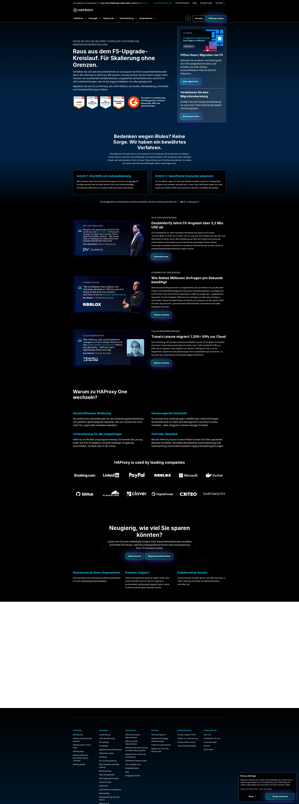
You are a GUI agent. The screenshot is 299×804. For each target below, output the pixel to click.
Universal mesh (105, 782)
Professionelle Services (186, 742)
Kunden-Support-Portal (187, 735)
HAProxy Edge (78, 751)
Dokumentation (182, 3)
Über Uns (207, 735)
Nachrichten (208, 749)
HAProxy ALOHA (79, 764)
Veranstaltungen (210, 742)
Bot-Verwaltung (105, 771)
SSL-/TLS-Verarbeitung (108, 761)
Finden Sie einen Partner (161, 745)
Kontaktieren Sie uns (163, 3)
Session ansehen (161, 314)
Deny (251, 796)
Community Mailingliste (187, 746)
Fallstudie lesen (161, 256)
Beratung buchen (191, 116)
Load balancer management (110, 789)
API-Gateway (104, 742)
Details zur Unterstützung (188, 738)
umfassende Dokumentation (94, 581)
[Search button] (188, 18)
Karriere (207, 746)
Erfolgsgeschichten (132, 776)
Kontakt (199, 18)
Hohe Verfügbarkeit (106, 775)
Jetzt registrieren (191, 81)
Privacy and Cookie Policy (249, 789)
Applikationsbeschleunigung (110, 749)
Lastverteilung (104, 735)
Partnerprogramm (158, 735)
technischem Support (147, 584)
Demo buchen (134, 556)
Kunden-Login (206, 3)
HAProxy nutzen (216, 18)
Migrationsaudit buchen (159, 556)
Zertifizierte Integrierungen (136, 761)
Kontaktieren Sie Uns (212, 738)
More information (266, 789)
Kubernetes (103, 786)
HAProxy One (78, 735)
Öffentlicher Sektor (106, 753)
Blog (195, 3)
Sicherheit (103, 757)
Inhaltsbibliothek (132, 768)
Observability (104, 793)
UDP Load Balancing (107, 738)
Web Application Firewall (108, 778)
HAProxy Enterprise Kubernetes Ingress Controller (80, 758)
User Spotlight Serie (133, 764)
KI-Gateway (103, 746)
